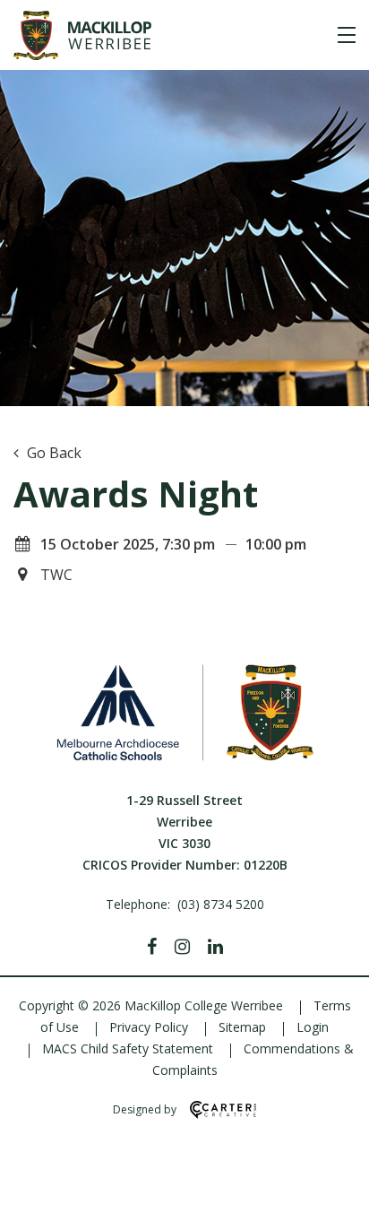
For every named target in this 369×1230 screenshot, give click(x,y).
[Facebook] (152, 946)
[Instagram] (182, 946)
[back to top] (333, 1201)
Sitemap (242, 1026)
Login (312, 1026)
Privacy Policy (148, 1026)
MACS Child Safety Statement (127, 1048)
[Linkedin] (215, 946)
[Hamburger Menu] (346, 34)
